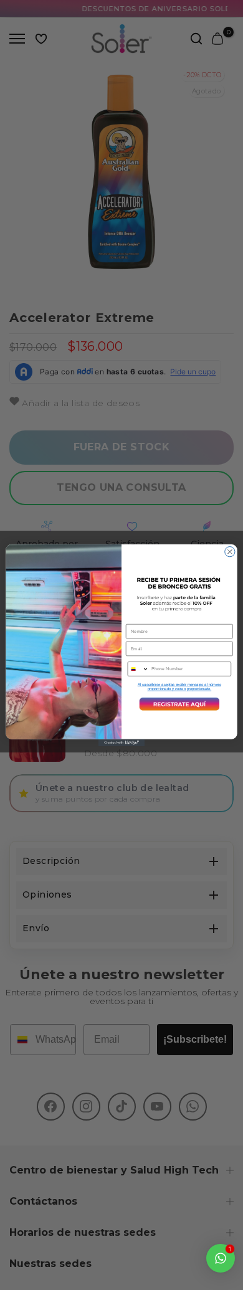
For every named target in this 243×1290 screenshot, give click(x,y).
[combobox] (138, 668)
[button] (179, 703)
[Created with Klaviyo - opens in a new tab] (121, 742)
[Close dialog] (230, 551)
